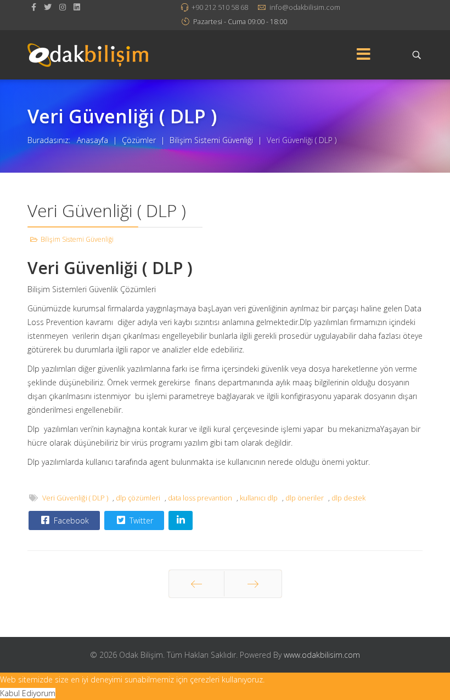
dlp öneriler (304, 498)
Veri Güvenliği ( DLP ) (75, 498)
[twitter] (48, 7)
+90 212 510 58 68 (220, 7)
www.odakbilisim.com (322, 655)
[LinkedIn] (77, 7)
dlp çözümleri (138, 498)
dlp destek (348, 498)
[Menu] (364, 54)
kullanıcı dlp (259, 498)
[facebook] (33, 7)
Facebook (70, 520)
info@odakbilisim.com (304, 7)
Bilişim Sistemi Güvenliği (77, 239)
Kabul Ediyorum (27, 693)
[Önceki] (196, 583)
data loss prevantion (200, 498)
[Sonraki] (253, 583)
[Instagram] (62, 7)
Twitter (140, 520)
